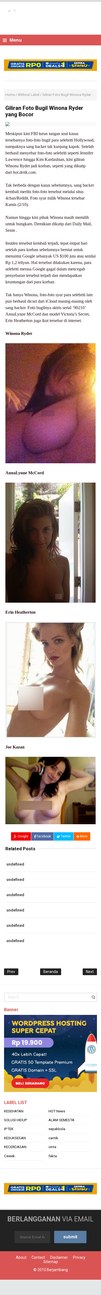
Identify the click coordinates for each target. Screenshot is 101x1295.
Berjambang (57, 1285)
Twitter (65, 836)
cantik (53, 1153)
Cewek (9, 1171)
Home (10, 95)
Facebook (43, 836)
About (21, 1273)
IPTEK (8, 1144)
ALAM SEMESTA (61, 1135)
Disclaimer (59, 1273)
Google (22, 836)
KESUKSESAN (15, 1153)
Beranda (50, 972)
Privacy (79, 1273)
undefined (15, 864)
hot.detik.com (24, 172)
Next (90, 972)
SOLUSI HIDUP (15, 1135)
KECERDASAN (15, 1162)
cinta (52, 1162)
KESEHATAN (13, 1126)
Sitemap (50, 1277)
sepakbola (56, 1144)
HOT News (56, 1126)
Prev (11, 972)
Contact (38, 1273)
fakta (52, 1171)
